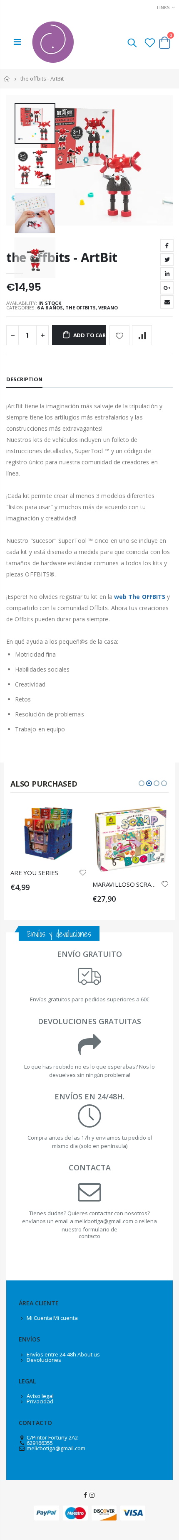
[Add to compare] (142, 335)
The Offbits (80, 307)
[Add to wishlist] (119, 335)
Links (163, 7)
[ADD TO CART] (72, 818)
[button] (141, 783)
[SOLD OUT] (154, 818)
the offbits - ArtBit (61, 257)
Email (167, 302)
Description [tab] (24, 379)
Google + (167, 287)
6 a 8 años (50, 307)
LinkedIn (167, 273)
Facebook (167, 245)
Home (7, 79)
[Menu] (17, 41)
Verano (108, 307)
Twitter (167, 259)
